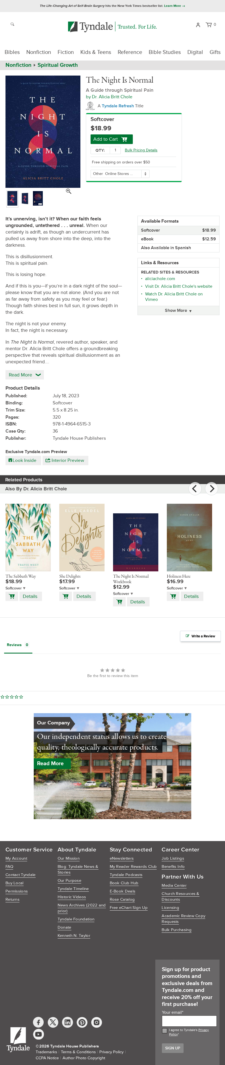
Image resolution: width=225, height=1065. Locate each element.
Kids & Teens (95, 52)
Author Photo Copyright (84, 1058)
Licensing (170, 907)
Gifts (215, 52)
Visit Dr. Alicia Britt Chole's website (178, 286)
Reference (130, 52)
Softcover (13, 588)
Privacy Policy (111, 1052)
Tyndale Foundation (76, 919)
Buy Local (14, 883)
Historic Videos (72, 897)
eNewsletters (122, 858)
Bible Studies (165, 52)
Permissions (16, 891)
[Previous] (195, 488)
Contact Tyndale (20, 874)
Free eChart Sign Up (129, 907)
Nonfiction (38, 52)
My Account (16, 858)
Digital (195, 52)
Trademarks (46, 1052)
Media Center (174, 885)
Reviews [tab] (14, 645)
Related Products (24, 480)
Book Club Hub (124, 883)
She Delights (69, 577)
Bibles (12, 52)
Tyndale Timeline (73, 888)
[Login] (198, 24)
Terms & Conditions (78, 1052)
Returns (12, 899)
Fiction (66, 52)
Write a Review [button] (203, 636)
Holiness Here (178, 577)
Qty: (100, 150)
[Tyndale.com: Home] (112, 27)
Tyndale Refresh (118, 106)
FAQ (9, 866)
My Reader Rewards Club (133, 866)
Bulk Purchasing (177, 929)
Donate (64, 927)
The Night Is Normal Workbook (131, 579)
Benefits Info (173, 866)
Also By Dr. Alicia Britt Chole (36, 489)
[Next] (211, 488)
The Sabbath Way (20, 577)
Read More (50, 763)
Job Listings (173, 858)
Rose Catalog (122, 899)
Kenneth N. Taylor (74, 935)
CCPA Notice (47, 1058)
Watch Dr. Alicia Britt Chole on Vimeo (174, 296)
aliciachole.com (160, 278)
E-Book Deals (123, 891)
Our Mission (69, 858)
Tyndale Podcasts (126, 874)
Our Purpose (69, 880)
